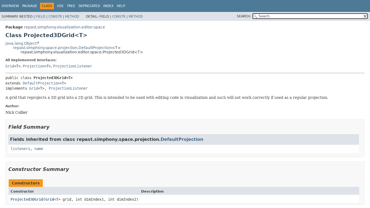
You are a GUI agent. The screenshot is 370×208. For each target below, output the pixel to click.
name (38, 149)
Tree (71, 6)
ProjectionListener (72, 66)
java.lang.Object (21, 43)
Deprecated (89, 6)
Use (60, 6)
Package (29, 6)
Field (40, 16)
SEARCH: (244, 16)
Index (108, 6)
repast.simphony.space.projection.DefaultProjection (62, 48)
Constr (55, 16)
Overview (10, 6)
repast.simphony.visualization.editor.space (64, 27)
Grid (9, 66)
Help (121, 6)
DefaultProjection (41, 83)
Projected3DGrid (27, 199)
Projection (33, 66)
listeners (20, 149)
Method (72, 16)
